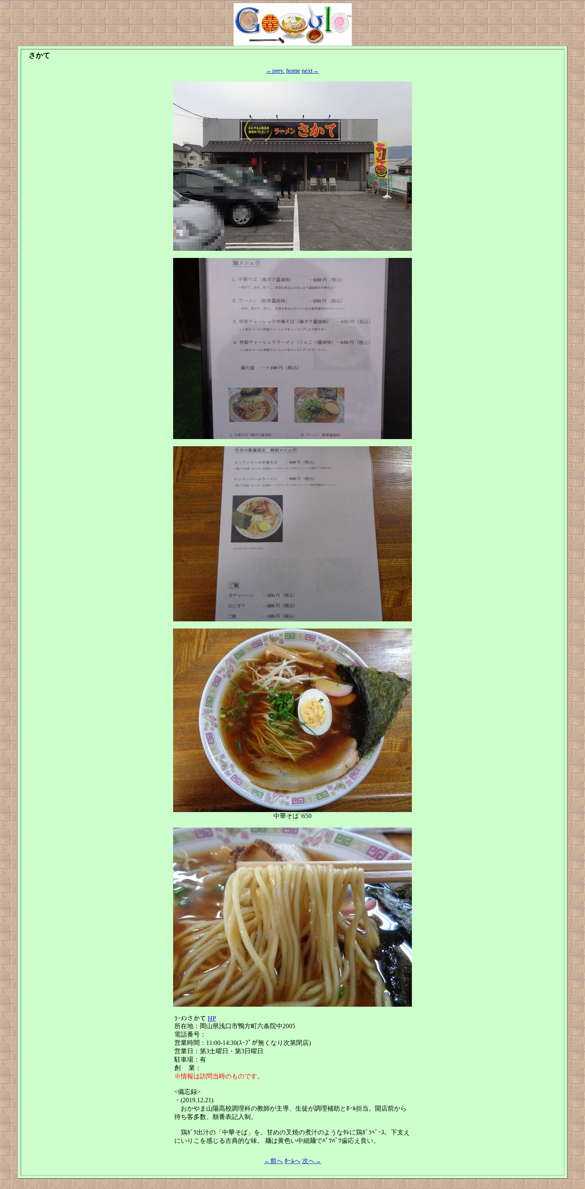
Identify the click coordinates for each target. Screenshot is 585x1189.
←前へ (273, 1161)
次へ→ (311, 1161)
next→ (310, 70)
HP (212, 1018)
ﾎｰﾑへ (292, 1161)
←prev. (275, 70)
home (293, 70)
